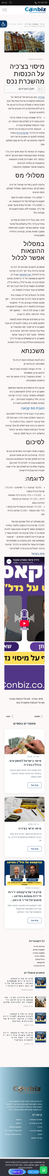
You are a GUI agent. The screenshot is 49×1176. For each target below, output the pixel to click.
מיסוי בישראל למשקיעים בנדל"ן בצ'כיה (25, 763)
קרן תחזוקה (25, 274)
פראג (40, 1134)
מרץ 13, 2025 (33, 756)
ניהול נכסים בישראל (13, 1134)
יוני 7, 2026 (28, 1044)
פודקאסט (41, 962)
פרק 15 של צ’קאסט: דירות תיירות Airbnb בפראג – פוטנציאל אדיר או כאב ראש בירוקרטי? (24, 896)
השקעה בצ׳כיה (36, 1131)
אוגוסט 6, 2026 (32, 888)
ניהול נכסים (40, 959)
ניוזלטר (18, 1123)
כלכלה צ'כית (40, 956)
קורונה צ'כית (22, 132)
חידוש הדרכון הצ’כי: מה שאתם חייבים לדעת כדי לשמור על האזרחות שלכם (18, 999)
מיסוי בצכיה (37, 698)
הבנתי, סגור (33, 1172)
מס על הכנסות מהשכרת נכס (30, 702)
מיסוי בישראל (38, 553)
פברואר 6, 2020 (35, 59)
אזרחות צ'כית (39, 946)
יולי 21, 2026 (28, 1006)
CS (6, 3)
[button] (3, 24)
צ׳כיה (40, 1127)
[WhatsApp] (43, 1170)
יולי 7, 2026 (28, 1025)
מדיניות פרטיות (35, 1123)
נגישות (18, 1119)
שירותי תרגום (36, 1138)
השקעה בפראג (39, 949)
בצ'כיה (41, 97)
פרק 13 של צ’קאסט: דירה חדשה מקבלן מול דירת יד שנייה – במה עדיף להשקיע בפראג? (18, 1036)
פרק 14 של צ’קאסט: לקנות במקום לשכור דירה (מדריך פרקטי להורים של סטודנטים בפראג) (18, 1017)
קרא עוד (34, 785)
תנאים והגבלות (36, 1119)
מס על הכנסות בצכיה (19, 698)
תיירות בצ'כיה (39, 966)
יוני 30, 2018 (33, 824)
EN (3, 3)
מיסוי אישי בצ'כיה (30, 828)
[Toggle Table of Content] (39, 89)
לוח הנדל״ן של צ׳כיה (13, 1131)
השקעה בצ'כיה (32, 24)
